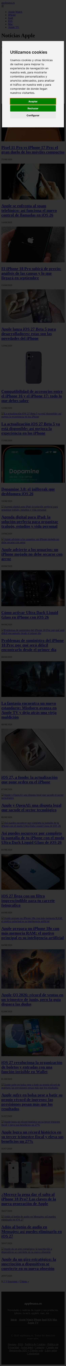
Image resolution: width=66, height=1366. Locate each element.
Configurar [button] (33, 115)
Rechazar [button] (33, 108)
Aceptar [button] (33, 101)
